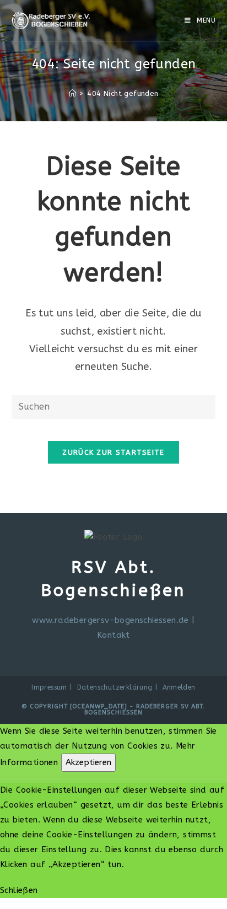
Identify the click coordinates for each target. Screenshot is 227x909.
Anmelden (179, 687)
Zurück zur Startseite (113, 452)
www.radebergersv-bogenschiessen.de (110, 620)
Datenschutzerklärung (115, 687)
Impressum (49, 687)
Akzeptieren (88, 762)
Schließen (19, 890)
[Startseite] (72, 93)
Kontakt (113, 635)
